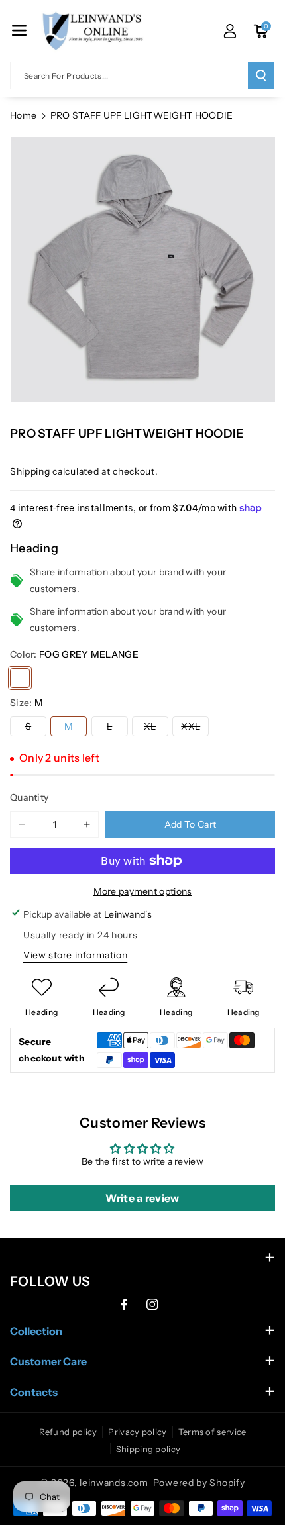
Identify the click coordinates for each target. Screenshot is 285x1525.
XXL (195, 728)
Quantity (29, 797)
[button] (19, 30)
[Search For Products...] (261, 75)
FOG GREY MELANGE (20, 678)
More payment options (142, 891)
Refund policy (68, 1431)
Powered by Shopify (199, 1483)
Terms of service (212, 1431)
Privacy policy (137, 1431)
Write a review (142, 1198)
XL (156, 728)
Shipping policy (148, 1449)
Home (23, 115)
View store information (75, 955)
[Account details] (230, 31)
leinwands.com (114, 1483)
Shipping (30, 471)
